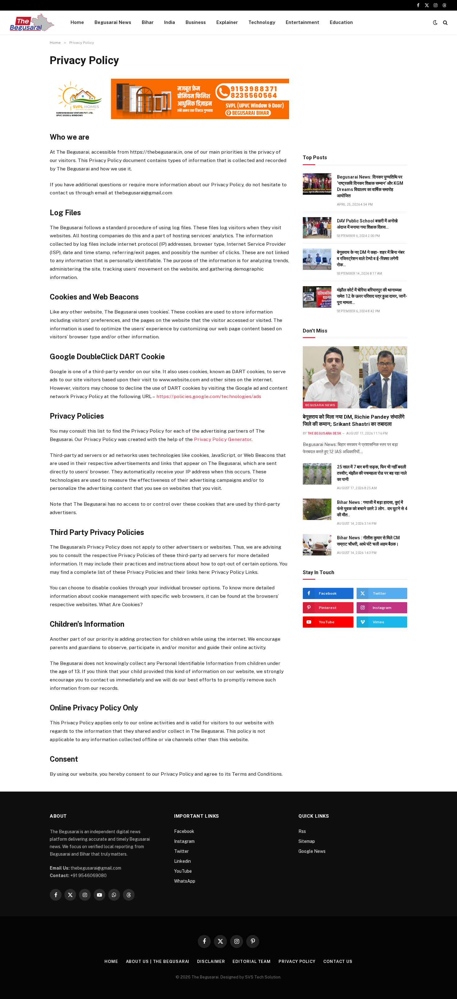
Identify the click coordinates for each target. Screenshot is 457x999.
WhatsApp (184, 881)
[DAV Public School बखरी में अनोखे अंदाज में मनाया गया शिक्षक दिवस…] (317, 228)
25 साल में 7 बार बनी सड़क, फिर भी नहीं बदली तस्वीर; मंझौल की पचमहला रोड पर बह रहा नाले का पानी (372, 473)
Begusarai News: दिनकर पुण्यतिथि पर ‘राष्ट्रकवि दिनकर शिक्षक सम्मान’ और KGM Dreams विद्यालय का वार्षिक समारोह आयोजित (370, 186)
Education (341, 22)
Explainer (227, 22)
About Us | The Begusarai (158, 961)
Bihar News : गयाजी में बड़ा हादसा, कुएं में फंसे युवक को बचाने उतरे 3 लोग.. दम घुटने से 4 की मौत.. (372, 508)
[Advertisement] (355, 97)
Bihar (148, 22)
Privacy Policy (297, 961)
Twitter (181, 851)
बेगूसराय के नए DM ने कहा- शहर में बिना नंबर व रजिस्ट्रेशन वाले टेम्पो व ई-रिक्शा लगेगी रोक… (370, 258)
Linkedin (182, 861)
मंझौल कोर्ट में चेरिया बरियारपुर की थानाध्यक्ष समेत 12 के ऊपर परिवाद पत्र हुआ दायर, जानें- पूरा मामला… (372, 296)
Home (77, 22)
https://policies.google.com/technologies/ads (208, 396)
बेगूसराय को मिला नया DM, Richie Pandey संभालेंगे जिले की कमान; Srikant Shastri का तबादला (353, 420)
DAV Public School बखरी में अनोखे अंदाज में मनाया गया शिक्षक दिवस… (367, 224)
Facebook (184, 831)
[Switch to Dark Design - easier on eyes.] (435, 22)
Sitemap (306, 841)
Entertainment (302, 22)
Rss (302, 831)
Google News (311, 851)
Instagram (184, 841)
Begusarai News (113, 22)
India (169, 22)
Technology (261, 22)
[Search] (445, 23)
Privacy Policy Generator (223, 439)
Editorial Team (252, 961)
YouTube (183, 871)
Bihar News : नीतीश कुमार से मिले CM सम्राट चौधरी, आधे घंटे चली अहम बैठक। (368, 540)
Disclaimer (211, 961)
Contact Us (338, 961)
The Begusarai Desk (324, 433)
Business (196, 22)
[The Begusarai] (31, 22)
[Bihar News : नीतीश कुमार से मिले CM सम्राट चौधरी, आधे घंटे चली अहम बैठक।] (317, 544)
